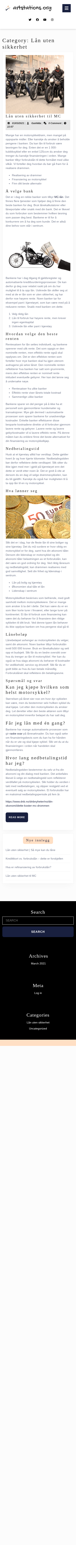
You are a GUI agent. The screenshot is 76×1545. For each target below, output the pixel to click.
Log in (38, 993)
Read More (18, 819)
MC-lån (58, 196)
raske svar (16, 733)
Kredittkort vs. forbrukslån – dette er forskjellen (34, 858)
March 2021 (38, 963)
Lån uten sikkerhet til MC (33, 116)
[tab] (66, 8)
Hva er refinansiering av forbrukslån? (28, 867)
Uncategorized (38, 1028)
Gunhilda (36, 123)
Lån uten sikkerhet (38, 1022)
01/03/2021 (18, 123)
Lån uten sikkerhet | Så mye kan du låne (30, 850)
